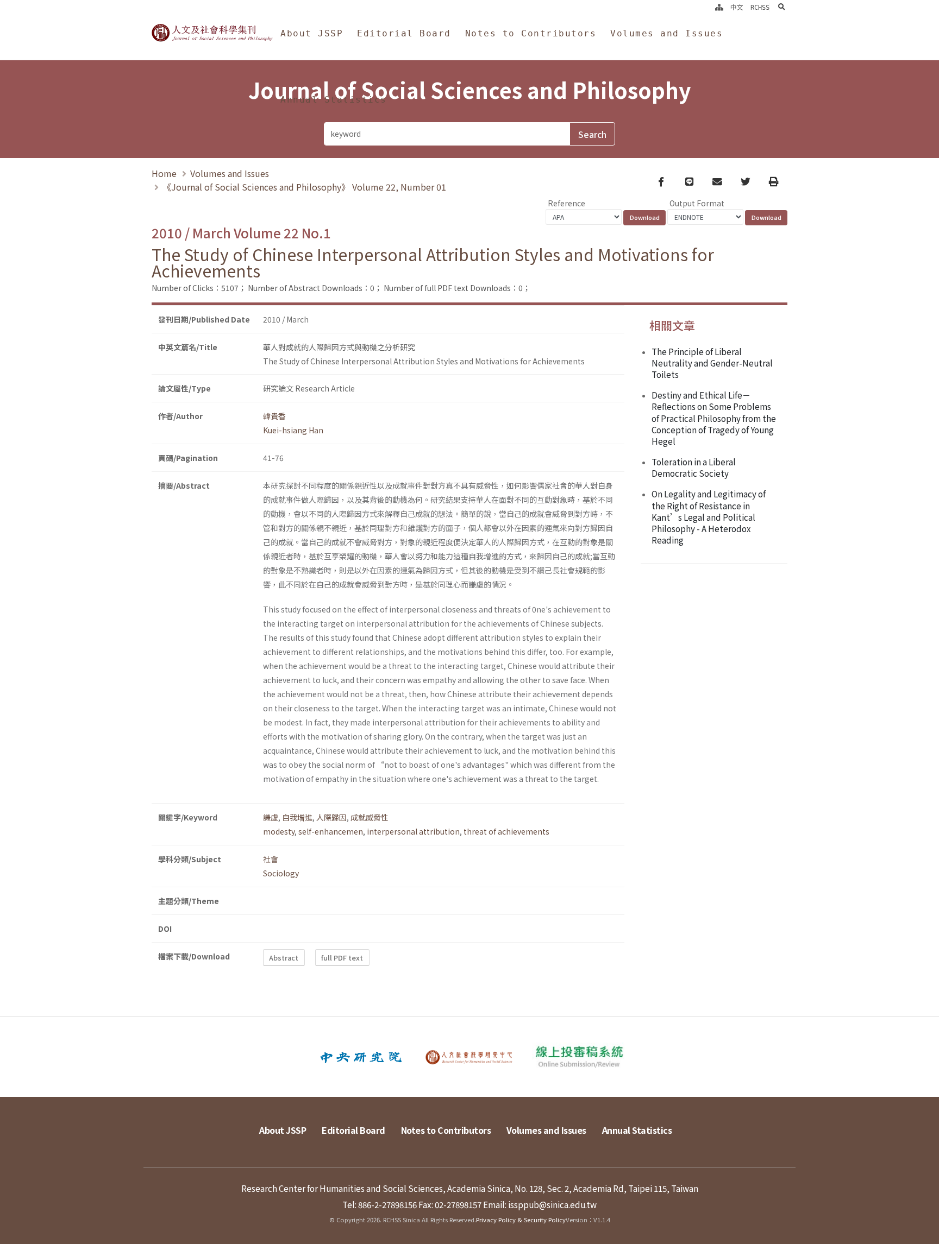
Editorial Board (404, 33)
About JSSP (311, 33)
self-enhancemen (330, 831)
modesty (279, 831)
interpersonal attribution (413, 831)
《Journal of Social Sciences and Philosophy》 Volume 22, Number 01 (304, 186)
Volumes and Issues (666, 33)
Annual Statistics (333, 99)
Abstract (283, 957)
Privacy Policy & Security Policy (521, 1219)
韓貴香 (274, 416)
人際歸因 (331, 817)
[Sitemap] (719, 7)
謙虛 (270, 817)
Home (164, 173)
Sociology (281, 873)
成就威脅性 (369, 817)
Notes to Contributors (531, 33)
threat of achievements (506, 831)
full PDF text (342, 957)
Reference (566, 203)
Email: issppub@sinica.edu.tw (540, 1204)
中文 (736, 7)
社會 (270, 859)
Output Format (696, 203)
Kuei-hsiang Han (293, 430)
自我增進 (297, 817)
